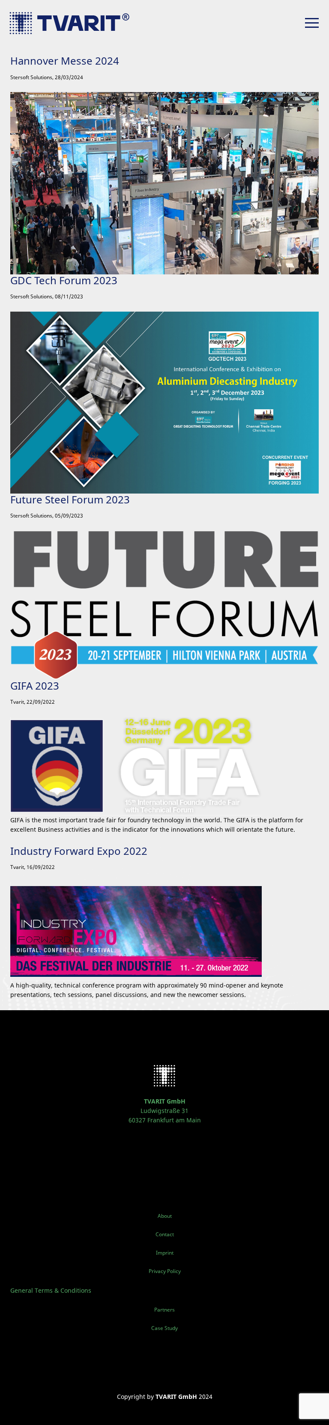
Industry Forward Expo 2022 (78, 851)
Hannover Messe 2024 (64, 61)
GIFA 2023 (34, 685)
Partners (164, 1309)
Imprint (164, 1252)
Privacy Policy (165, 1271)
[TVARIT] (75, 23)
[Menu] (312, 23)
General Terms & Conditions (50, 1290)
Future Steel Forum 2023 (70, 499)
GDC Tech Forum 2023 (63, 280)
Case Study (164, 1328)
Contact (165, 1234)
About (165, 1216)
